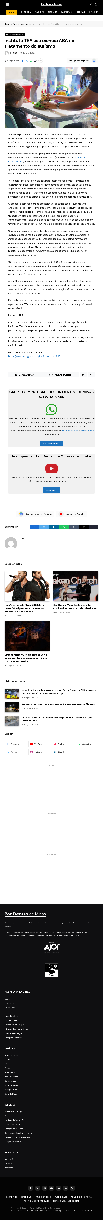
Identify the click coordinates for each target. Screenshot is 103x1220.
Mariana (52, 12)
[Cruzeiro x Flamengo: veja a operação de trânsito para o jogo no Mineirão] (12, 707)
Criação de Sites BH (13, 1141)
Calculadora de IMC (13, 1124)
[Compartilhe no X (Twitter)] (27, 60)
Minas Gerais (10, 1072)
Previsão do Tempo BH (14, 1120)
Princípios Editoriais (13, 1037)
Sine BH (8, 1116)
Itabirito (39, 12)
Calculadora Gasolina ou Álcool (18, 1133)
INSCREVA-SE (51, 490)
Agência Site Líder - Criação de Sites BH (75, 1210)
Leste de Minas (11, 1085)
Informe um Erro (12, 1020)
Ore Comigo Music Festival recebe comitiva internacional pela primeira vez (75, 606)
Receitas (8, 1163)
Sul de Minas (10, 1081)
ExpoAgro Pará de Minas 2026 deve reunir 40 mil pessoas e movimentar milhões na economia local (25, 608)
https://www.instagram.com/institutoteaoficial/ (34, 356)
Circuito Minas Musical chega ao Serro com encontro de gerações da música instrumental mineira (26, 658)
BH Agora (26, 12)
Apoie (7, 999)
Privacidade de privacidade (16, 1029)
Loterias (80, 12)
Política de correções (14, 1033)
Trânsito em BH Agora (14, 1111)
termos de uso (70, 430)
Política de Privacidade (36, 1201)
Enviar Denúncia (12, 1016)
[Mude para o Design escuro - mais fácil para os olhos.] (95, 4)
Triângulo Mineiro (12, 1089)
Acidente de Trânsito (14, 1055)
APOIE (11, 12)
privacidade (87, 430)
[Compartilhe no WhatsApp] (31, 60)
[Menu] (7, 4)
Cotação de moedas (14, 1128)
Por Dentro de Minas (35, 1210)
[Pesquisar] (91, 4)
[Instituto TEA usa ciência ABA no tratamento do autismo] (51, 97)
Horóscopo (9, 1168)
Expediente (9, 1003)
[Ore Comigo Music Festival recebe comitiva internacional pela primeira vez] (75, 586)
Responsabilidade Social (66, 1201)
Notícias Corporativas (15, 34)
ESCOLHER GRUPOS (51, 443)
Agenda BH (9, 1159)
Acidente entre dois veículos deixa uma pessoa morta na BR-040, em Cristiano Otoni (57, 719)
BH (6, 1064)
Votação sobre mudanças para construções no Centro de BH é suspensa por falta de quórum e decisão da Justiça (58, 692)
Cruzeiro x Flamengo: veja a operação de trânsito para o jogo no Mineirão (58, 704)
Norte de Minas (11, 1077)
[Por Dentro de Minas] (51, 4)
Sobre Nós (11, 1197)
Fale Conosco (11, 1012)
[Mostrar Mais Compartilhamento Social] (40, 60)
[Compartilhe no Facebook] (23, 60)
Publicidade (61, 1197)
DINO (15, 53)
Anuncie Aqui (10, 1007)
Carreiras (66, 12)
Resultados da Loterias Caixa (17, 1137)
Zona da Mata (11, 1094)
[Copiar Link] (35, 60)
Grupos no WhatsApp (14, 1025)
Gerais (7, 1068)
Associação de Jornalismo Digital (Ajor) (42, 932)
